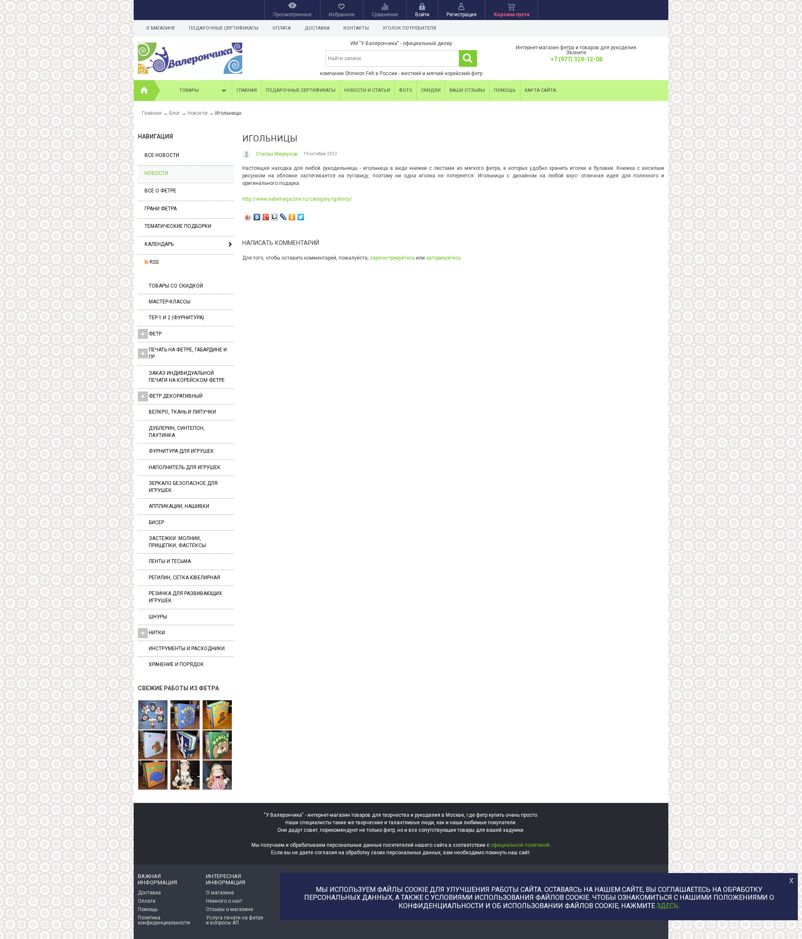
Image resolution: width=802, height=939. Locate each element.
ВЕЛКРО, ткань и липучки (182, 412)
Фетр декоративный (176, 396)
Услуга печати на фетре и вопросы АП (234, 920)
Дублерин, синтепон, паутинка (177, 431)
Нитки (157, 633)
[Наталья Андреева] (153, 715)
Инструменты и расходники (187, 648)
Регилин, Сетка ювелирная (184, 578)
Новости (156, 173)
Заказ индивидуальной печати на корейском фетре (187, 376)
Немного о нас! (224, 901)
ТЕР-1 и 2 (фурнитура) (176, 318)
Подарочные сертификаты (224, 28)
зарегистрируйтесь (392, 258)
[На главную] (144, 90)
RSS (153, 262)
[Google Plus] (265, 217)
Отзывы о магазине (229, 909)
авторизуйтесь (443, 258)
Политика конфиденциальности (164, 920)
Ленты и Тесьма (170, 561)
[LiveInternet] (274, 217)
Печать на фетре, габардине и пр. (188, 353)
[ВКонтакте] (257, 217)
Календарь (159, 244)
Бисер (156, 522)
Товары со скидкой (176, 286)
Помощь (505, 90)
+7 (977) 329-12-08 (576, 59)
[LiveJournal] (283, 217)
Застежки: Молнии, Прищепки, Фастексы (177, 541)
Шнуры (158, 617)
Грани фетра (161, 209)
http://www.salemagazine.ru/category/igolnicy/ (297, 199)
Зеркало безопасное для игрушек (183, 486)
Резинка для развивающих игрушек (185, 597)
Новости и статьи (367, 90)
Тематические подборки (178, 226)
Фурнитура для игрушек (181, 451)
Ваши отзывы (467, 90)
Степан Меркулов (277, 154)
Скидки (431, 90)
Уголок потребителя (409, 28)
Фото (405, 90)
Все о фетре (160, 191)
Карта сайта (540, 90)
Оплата (281, 28)
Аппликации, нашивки (179, 506)
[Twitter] (301, 217)
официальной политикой (520, 845)
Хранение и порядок (176, 664)
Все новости (162, 155)
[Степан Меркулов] (247, 154)
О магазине (160, 28)
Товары (189, 90)
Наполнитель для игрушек (185, 467)
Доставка (317, 28)
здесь (667, 906)
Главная (246, 90)
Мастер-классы (169, 302)
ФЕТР (155, 334)
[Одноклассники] (292, 217)
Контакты (356, 28)
